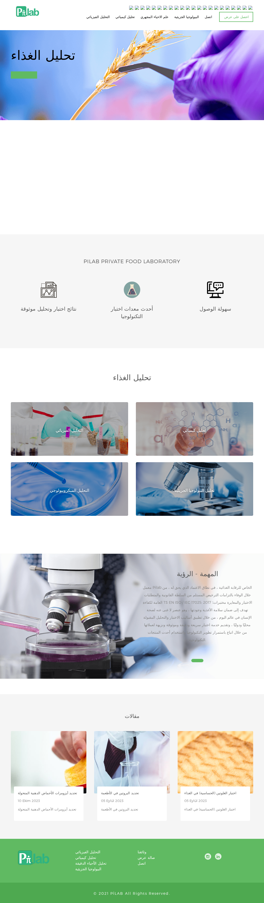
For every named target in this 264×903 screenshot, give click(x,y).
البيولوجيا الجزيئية (186, 17)
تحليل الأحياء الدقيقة (90, 863)
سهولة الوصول (215, 308)
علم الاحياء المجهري (155, 17)
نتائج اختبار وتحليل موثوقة (49, 308)
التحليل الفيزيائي (98, 17)
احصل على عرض (236, 17)
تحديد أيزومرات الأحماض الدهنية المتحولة (47, 793)
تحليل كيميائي (125, 17)
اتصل (208, 17)
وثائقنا (142, 852)
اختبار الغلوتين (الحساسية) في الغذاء (210, 793)
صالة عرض (146, 857)
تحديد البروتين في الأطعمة (120, 793)
